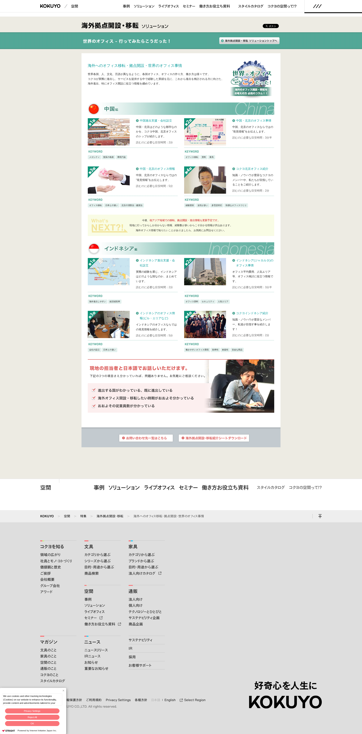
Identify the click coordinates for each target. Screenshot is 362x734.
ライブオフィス (168, 6)
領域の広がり (50, 554)
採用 (132, 657)
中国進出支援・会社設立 (156, 120)
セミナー (189, 6)
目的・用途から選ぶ (99, 567)
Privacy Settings (32, 711)
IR (130, 648)
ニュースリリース (96, 650)
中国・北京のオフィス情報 (157, 168)
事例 (126, 6)
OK (32, 723)
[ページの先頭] (320, 516)
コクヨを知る (52, 546)
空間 (74, 6)
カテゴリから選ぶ (97, 554)
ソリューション (144, 6)
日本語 (155, 700)
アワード (46, 591)
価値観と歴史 (50, 567)
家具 (133, 546)
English (170, 700)
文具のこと (48, 650)
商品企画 (136, 624)
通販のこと (48, 668)
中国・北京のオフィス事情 (253, 120)
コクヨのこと (49, 674)
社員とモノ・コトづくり (56, 561)
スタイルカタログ (251, 6)
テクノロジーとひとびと (145, 611)
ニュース (92, 641)
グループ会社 (50, 585)
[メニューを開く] (317, 6)
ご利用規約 (94, 700)
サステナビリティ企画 (144, 617)
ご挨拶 (45, 573)
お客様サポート (140, 665)
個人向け (136, 605)
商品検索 (91, 573)
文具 (88, 546)
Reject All (32, 717)
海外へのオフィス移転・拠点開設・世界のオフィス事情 (168, 516)
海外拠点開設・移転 (110, 516)
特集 (83, 516)
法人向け (136, 599)
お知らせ (91, 662)
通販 (133, 591)
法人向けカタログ (142, 573)
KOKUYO (47, 516)
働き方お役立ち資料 (214, 6)
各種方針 (141, 700)
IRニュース (92, 656)
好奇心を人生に (285, 685)
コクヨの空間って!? (282, 6)
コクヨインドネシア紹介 (252, 313)
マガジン (48, 641)
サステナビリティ (141, 640)
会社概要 (47, 579)
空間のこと (48, 662)
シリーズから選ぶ (97, 561)
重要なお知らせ (96, 668)
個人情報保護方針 (69, 700)
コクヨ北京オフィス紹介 (252, 168)
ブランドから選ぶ (141, 561)
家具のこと (48, 656)
